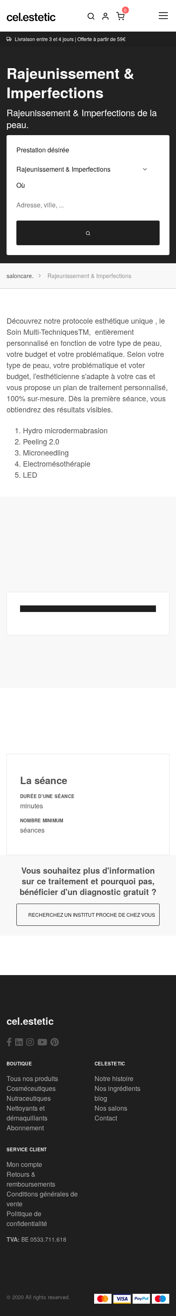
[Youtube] (42, 1041)
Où (20, 185)
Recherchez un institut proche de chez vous (91, 914)
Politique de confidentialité (27, 1218)
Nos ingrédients (117, 1088)
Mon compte (24, 1164)
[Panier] (120, 15)
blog (101, 1098)
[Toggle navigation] (163, 16)
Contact (106, 1118)
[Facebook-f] (9, 1041)
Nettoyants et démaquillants (27, 1113)
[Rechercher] (90, 15)
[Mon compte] (105, 15)
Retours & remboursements (31, 1179)
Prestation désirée (42, 149)
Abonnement (25, 1127)
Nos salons (111, 1108)
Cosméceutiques (31, 1088)
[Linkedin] (19, 1041)
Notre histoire (114, 1078)
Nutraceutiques (29, 1098)
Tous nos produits (32, 1078)
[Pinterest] (54, 1041)
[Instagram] (30, 1041)
